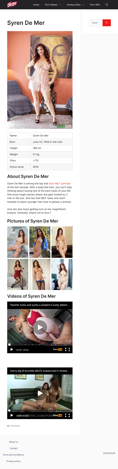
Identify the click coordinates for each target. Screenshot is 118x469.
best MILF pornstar (60, 183)
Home (36, 4)
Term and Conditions (13, 454)
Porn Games (51, 4)
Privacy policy (13, 461)
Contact (14, 448)
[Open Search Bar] (107, 4)
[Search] (107, 22)
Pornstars (15, 426)
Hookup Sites (74, 4)
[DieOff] (12, 4)
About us (13, 441)
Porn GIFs (95, 4)
